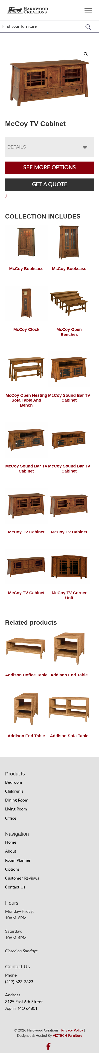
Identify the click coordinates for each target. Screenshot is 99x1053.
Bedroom (13, 782)
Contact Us (15, 887)
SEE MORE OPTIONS (49, 167)
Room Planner (18, 861)
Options (12, 869)
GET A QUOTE (49, 184)
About (10, 851)
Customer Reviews (22, 878)
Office (10, 818)
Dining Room (16, 800)
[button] (86, 54)
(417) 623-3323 (19, 982)
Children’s (14, 791)
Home (10, 842)
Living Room (16, 809)
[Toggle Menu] (88, 10)
